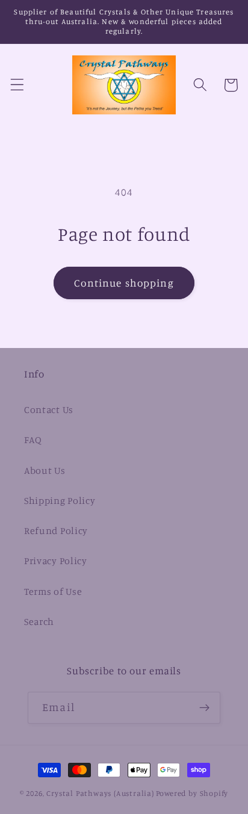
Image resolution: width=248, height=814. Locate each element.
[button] (17, 85)
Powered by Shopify (192, 793)
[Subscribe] (204, 708)
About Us (45, 470)
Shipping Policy (59, 500)
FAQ (33, 439)
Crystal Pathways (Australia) (100, 793)
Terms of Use (53, 591)
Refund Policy (56, 530)
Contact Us (48, 409)
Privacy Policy (55, 561)
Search (39, 621)
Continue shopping (124, 282)
